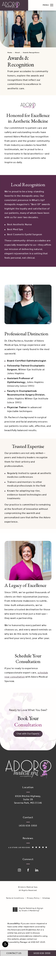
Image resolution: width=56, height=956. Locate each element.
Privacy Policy (33, 898)
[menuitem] (19, 870)
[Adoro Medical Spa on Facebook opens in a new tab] (28, 870)
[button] (5, 944)
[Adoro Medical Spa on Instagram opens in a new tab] (19, 870)
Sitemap (46, 898)
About (17, 52)
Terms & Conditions (15, 898)
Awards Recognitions (31, 52)
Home (9, 52)
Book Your (28, 718)
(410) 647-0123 (38, 942)
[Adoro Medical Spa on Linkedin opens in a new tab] (36, 870)
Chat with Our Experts (28, 734)
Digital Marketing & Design (31, 909)
